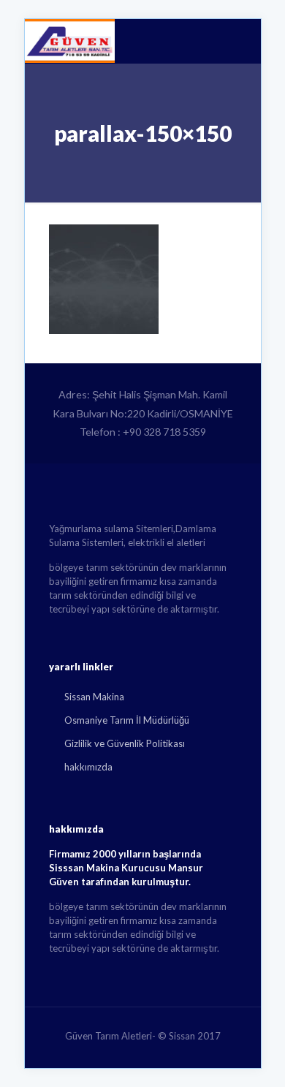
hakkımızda (88, 767)
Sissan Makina (94, 696)
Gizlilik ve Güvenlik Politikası (124, 743)
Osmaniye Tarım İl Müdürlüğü (126, 720)
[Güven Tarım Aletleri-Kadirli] (70, 41)
